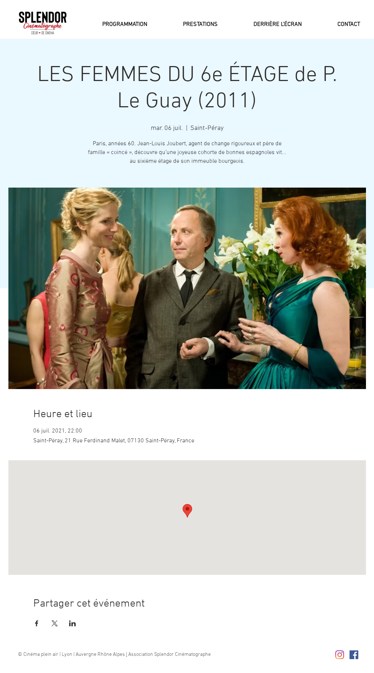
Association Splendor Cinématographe (169, 654)
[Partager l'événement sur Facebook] (36, 623)
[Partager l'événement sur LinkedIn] (72, 623)
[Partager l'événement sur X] (54, 623)
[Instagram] (339, 654)
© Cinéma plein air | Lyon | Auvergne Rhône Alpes (72, 654)
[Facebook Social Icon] (354, 654)
